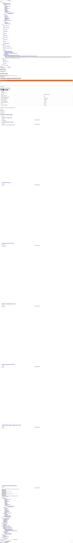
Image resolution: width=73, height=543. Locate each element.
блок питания (6, 508)
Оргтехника (4, 513)
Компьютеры (5, 498)
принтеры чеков (5, 520)
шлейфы (6, 512)
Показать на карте (2, 542)
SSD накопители (7, 511)
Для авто (3, 534)
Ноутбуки (4, 507)
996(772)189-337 (4, 494)
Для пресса (4, 524)
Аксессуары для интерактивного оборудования (11, 530)
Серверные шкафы (10, 506)
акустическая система (7, 499)
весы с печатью (5, 519)
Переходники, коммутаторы (7, 516)
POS (2, 517)
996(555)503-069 (4, 490)
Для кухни (4, 532)
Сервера (6, 505)
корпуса (6, 500)
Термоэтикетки (5, 521)
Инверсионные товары (6, 525)
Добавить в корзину (37, 184)
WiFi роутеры (6, 514)
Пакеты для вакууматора (8, 533)
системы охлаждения (7, 504)
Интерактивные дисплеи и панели (7, 528)
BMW (4, 75)
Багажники (1, 75)
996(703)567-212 (4, 489)
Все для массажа (5, 531)
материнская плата (7, 501)
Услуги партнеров (5, 538)
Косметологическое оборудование (7, 527)
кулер (5, 509)
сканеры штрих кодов (6, 518)
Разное (3, 537)
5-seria (6, 75)
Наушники (6, 503)
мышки (6, 502)
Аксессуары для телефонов (6, 526)
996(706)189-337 (4, 495)
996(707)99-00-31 (4, 492)
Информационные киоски (8, 529)
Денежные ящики (5, 522)
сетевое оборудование (8, 515)
